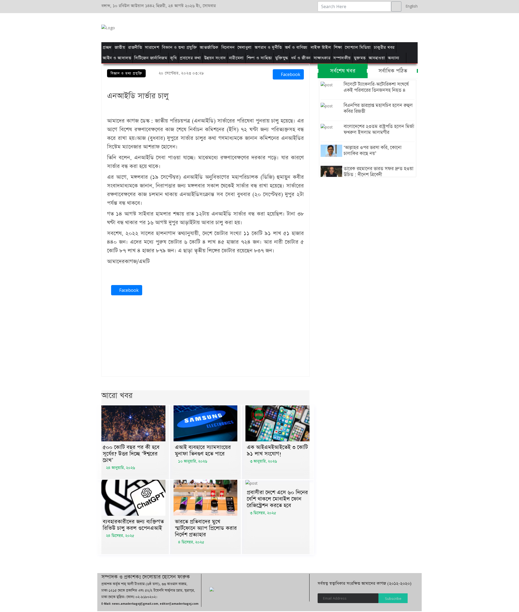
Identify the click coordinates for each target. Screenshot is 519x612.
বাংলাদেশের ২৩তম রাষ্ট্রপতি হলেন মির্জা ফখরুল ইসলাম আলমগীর (379, 129)
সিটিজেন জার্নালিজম (150, 58)
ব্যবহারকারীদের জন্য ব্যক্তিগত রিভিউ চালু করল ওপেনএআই (133, 524)
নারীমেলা (236, 58)
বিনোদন (228, 47)
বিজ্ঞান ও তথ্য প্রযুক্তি (179, 47)
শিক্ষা (338, 47)
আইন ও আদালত (117, 58)
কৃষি (173, 58)
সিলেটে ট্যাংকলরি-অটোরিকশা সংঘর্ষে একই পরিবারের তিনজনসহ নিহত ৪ (376, 87)
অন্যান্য (394, 58)
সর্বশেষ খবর (342, 71)
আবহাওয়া (377, 58)
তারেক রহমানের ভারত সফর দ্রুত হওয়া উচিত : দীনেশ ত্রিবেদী (378, 172)
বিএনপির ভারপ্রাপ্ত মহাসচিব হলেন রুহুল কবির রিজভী (378, 108)
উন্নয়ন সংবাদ (215, 58)
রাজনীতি (135, 47)
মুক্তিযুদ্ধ (281, 58)
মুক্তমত (360, 58)
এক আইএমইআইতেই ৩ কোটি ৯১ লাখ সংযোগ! (277, 450)
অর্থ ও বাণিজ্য (296, 47)
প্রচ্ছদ (107, 47)
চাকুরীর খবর (384, 47)
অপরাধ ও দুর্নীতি (268, 47)
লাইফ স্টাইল (321, 47)
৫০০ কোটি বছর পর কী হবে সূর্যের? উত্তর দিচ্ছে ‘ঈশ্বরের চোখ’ (131, 454)
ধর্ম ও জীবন (301, 58)
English (410, 6)
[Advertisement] (328, 27)
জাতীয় (120, 47)
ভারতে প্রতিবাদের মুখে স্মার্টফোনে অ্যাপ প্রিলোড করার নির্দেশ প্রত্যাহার (206, 528)
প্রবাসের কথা (190, 58)
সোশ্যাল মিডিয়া (358, 47)
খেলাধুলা (245, 47)
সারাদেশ (152, 47)
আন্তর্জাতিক (209, 47)
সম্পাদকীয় (342, 58)
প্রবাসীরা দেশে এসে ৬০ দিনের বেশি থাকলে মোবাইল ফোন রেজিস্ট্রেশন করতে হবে (277, 499)
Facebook (290, 74)
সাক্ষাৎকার (322, 58)
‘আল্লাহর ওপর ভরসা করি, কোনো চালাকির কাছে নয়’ (372, 151)
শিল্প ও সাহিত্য (259, 58)
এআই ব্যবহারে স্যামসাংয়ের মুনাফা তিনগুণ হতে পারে (203, 450)
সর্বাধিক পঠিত (392, 71)
